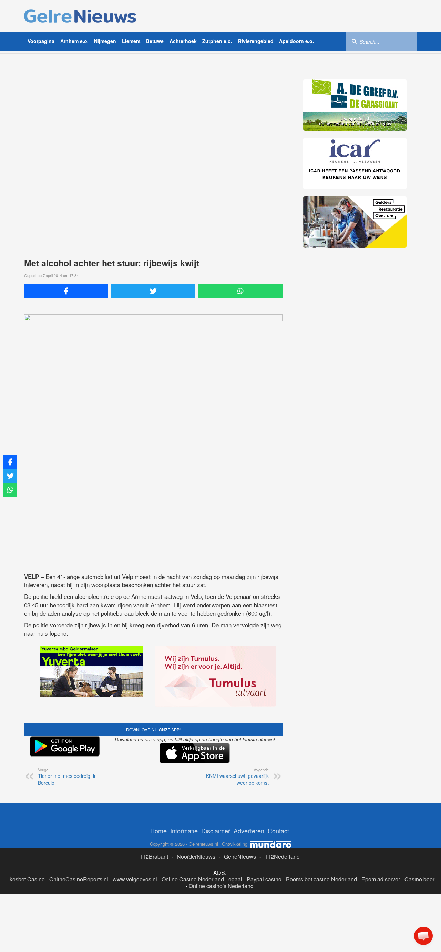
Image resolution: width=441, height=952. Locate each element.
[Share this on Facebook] (66, 291)
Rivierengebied (256, 41)
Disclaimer (215, 830)
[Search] (354, 41)
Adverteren (249, 830)
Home (158, 830)
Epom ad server (380, 879)
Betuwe (155, 41)
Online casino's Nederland (221, 886)
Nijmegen (105, 41)
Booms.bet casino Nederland (321, 879)
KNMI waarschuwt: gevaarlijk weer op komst (237, 776)
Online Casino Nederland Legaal (202, 879)
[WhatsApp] (240, 291)
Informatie (184, 830)
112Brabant (154, 856)
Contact (278, 830)
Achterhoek (183, 41)
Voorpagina (41, 41)
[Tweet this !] (153, 291)
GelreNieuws (240, 856)
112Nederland (282, 856)
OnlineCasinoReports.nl (78, 879)
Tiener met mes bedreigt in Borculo (67, 776)
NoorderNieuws (196, 856)
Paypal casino (264, 879)
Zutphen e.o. (217, 41)
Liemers (131, 41)
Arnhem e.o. (74, 41)
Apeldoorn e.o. (296, 41)
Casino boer (419, 879)
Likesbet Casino (25, 879)
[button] (423, 936)
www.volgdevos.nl (135, 879)
